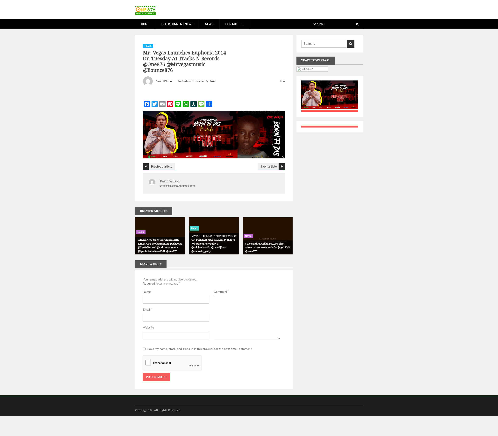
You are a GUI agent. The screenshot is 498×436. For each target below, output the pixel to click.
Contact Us (234, 24)
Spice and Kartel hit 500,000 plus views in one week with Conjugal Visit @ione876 (267, 247)
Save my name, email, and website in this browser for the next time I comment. (199, 349)
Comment (221, 291)
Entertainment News (177, 24)
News (209, 24)
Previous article (161, 166)
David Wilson (164, 81)
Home (145, 24)
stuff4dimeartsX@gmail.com (177, 185)
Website (148, 327)
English (308, 68)
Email (147, 309)
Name (148, 291)
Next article (269, 166)
